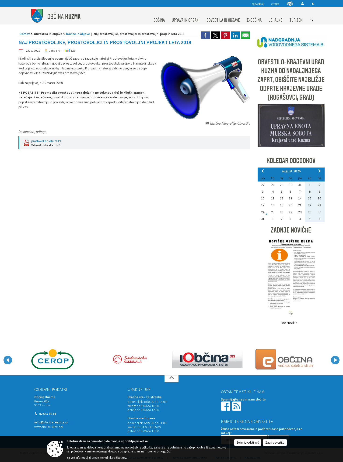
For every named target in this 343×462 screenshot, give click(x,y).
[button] (8, 360)
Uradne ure (139, 389)
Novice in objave (78, 34)
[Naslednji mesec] (319, 171)
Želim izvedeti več (248, 443)
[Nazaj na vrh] (171, 378)
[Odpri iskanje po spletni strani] (311, 19)
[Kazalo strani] (302, 3)
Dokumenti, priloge (32, 132)
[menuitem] (159, 16)
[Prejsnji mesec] (263, 171)
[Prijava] (312, 3)
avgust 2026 (291, 171)
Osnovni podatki (50, 389)
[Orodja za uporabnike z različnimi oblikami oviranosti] (290, 3)
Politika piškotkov (114, 458)
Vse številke (289, 323)
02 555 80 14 (47, 414)
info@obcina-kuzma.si (51, 422)
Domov (25, 34)
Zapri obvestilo (274, 443)
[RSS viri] (237, 406)
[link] (205, 35)
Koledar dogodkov (290, 160)
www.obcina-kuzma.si (48, 427)
